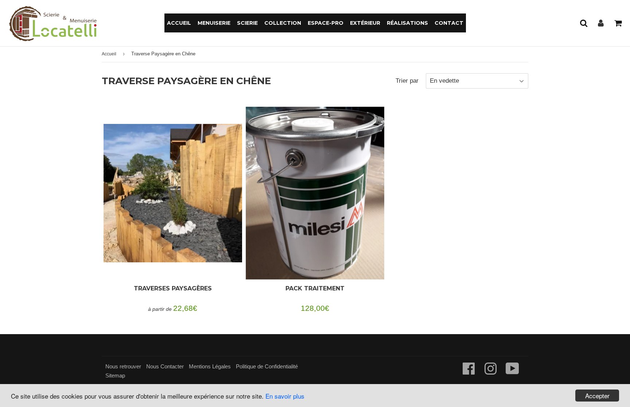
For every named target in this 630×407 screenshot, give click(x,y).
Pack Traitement (315, 288)
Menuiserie (214, 23)
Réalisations (407, 23)
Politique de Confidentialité (267, 366)
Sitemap (115, 375)
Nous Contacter (165, 366)
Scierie (247, 23)
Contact (449, 23)
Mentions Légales (210, 366)
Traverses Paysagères (173, 288)
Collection (282, 23)
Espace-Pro (325, 23)
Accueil (179, 23)
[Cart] (618, 23)
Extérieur (365, 23)
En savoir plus (284, 395)
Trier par (407, 80)
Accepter (597, 395)
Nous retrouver (123, 366)
